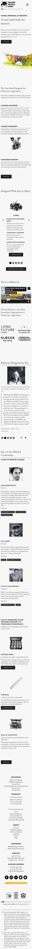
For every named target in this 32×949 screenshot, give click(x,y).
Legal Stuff (16, 834)
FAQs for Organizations (16, 782)
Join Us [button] (6, 42)
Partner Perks (16, 790)
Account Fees (16, 784)
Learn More (8, 667)
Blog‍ (16, 838)
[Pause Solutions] (21, 438)
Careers (16, 836)
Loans (16, 812)
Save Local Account (16, 802)
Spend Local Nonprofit (16, 818)
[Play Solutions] (26, 438)
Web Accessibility (11, 904)
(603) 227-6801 (16, 856)
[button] (27, 5)
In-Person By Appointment (16, 871)
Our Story (16, 828)
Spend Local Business (16, 814)
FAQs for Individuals (16, 780)
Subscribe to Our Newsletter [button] (16, 883)
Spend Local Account (16, 800)
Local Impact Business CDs (16, 820)
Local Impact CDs (16, 804)
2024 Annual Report (16, 830)
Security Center (16, 788)
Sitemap (5, 904)
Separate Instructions (18, 849)
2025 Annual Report (16, 832)
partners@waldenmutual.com (16, 858)
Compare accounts (15, 269)
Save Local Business (16, 816)
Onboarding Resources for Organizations (16, 786)
